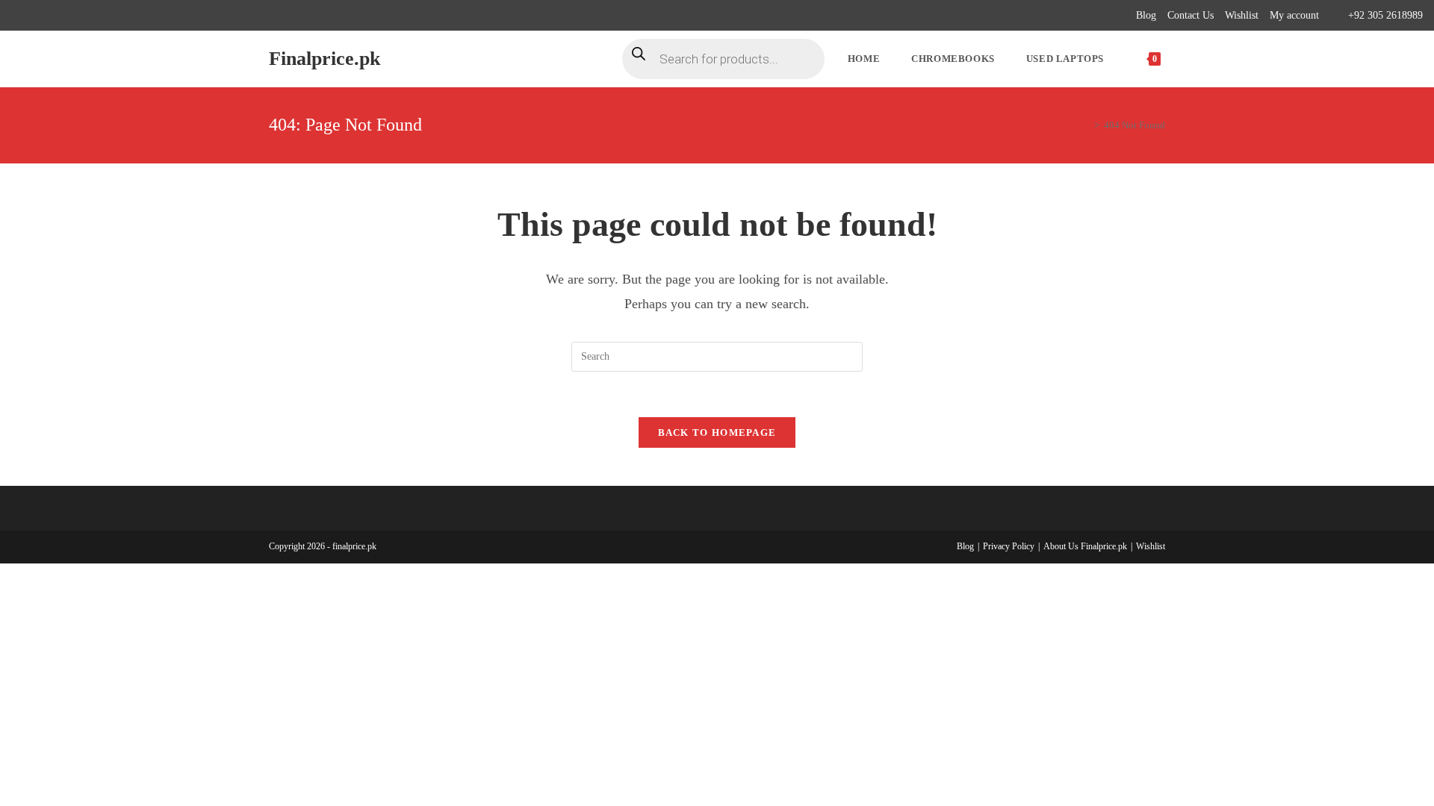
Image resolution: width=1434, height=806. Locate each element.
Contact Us (1190, 15)
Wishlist (1241, 15)
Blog (1146, 15)
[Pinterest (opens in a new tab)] (49, 15)
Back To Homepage (717, 432)
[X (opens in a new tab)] (17, 15)
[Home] (1086, 125)
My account (1294, 15)
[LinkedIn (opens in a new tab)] (84, 15)
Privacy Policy (1008, 546)
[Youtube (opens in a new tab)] (101, 15)
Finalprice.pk (324, 58)
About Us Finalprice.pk (1085, 546)
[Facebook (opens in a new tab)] (32, 15)
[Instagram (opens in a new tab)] (66, 15)
